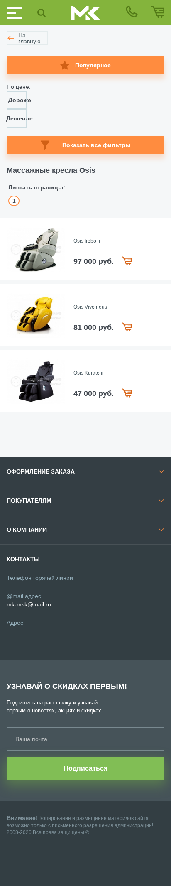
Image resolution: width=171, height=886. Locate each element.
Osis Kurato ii (88, 373)
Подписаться (85, 768)
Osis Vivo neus (90, 307)
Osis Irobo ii (86, 241)
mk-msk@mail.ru (29, 604)
